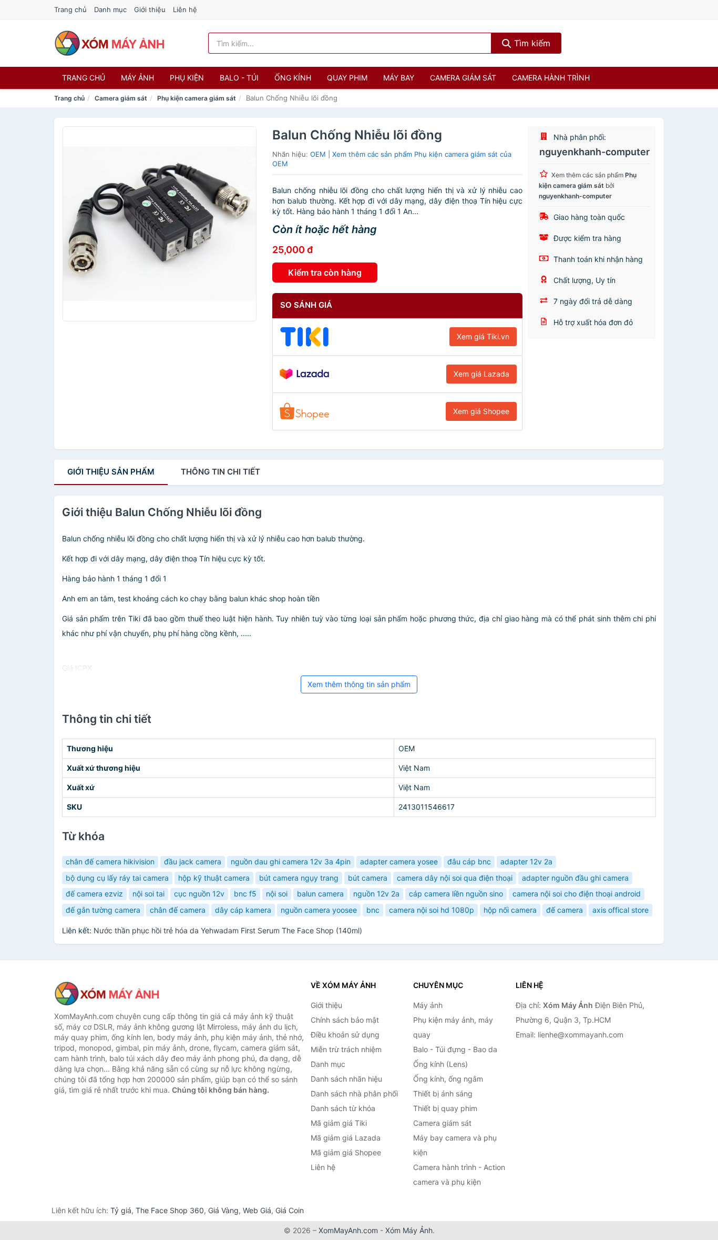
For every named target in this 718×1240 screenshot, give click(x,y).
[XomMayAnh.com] (109, 43)
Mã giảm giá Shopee (346, 1152)
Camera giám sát (463, 77)
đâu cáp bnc (469, 861)
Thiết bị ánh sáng (443, 1093)
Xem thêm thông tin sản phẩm (359, 684)
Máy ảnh (137, 77)
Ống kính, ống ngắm (448, 1078)
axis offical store (620, 909)
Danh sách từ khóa (343, 1108)
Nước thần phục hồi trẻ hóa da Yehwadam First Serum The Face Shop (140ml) (228, 930)
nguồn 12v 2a (376, 893)
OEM (318, 154)
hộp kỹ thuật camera (214, 877)
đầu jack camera (192, 861)
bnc (372, 909)
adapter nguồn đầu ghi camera (575, 877)
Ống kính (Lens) (440, 1064)
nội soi (277, 893)
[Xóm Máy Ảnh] (106, 993)
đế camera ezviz (94, 893)
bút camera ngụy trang (299, 877)
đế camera (564, 909)
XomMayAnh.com (348, 1230)
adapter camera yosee (399, 861)
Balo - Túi (239, 77)
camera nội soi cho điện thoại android (576, 893)
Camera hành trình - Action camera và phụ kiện (459, 1174)
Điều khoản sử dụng (345, 1034)
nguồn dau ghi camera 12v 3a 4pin (291, 861)
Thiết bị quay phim (445, 1108)
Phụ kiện (187, 77)
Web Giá (257, 1210)
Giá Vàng (223, 1210)
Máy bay (398, 77)
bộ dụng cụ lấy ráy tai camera (117, 877)
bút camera (367, 877)
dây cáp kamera (243, 909)
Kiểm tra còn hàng (325, 272)
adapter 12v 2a (526, 861)
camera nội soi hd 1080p (431, 909)
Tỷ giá (120, 1210)
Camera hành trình (551, 77)
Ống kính (292, 77)
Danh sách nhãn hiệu (346, 1078)
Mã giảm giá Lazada (346, 1137)
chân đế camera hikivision (110, 861)
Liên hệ (185, 9)
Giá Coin (289, 1210)
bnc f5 (245, 893)
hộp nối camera (510, 909)
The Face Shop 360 (170, 1210)
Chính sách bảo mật (345, 1019)
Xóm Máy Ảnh (409, 1230)
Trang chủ (70, 9)
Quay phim (347, 77)
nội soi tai (148, 893)
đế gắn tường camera (103, 909)
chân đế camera (178, 909)
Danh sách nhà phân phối (354, 1093)
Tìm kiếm (530, 43)
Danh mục (110, 9)
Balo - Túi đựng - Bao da (455, 1049)
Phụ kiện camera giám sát (196, 98)
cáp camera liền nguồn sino (456, 893)
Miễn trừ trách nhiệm (346, 1049)
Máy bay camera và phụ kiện (455, 1145)
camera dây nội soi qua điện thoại (454, 877)
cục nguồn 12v (199, 893)
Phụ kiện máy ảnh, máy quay (453, 1027)
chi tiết (220, 472)
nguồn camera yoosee (319, 909)
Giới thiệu (150, 9)
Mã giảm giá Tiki (339, 1122)
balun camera (320, 893)
